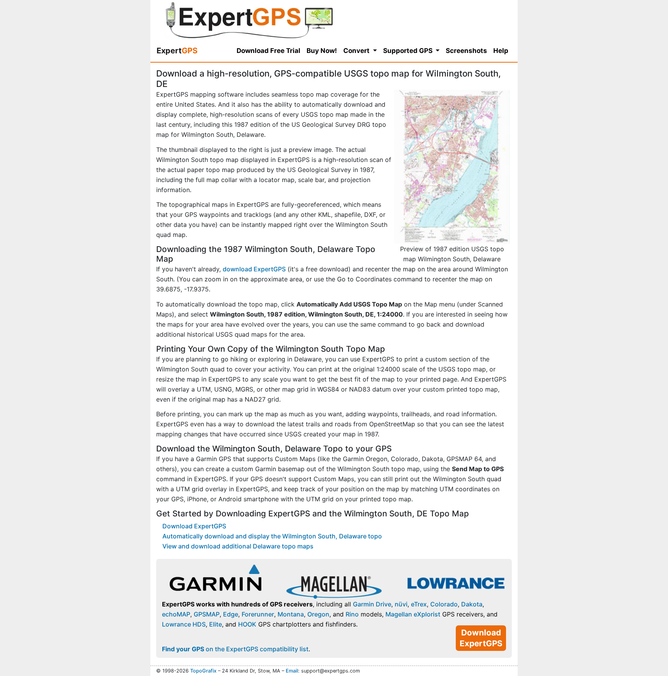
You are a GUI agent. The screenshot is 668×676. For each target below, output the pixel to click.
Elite (215, 624)
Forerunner (258, 614)
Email (292, 671)
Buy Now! (322, 50)
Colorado (444, 604)
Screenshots (466, 50)
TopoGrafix (203, 671)
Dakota (471, 604)
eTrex (419, 604)
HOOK (247, 624)
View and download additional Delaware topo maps (238, 546)
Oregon (318, 614)
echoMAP (176, 614)
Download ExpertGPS (194, 526)
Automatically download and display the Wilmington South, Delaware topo (272, 536)
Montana (291, 614)
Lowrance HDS (184, 624)
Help (500, 50)
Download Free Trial (268, 50)
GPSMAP (207, 614)
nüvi (401, 604)
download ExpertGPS (254, 269)
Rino (352, 614)
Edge (230, 614)
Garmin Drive (372, 604)
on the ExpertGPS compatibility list (235, 649)
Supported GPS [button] (408, 50)
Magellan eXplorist (412, 614)
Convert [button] (357, 50)
